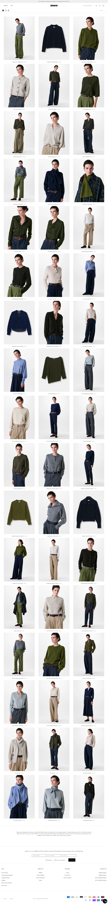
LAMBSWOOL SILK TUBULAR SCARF (18, 204)
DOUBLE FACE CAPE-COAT (17, 630)
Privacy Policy (67, 875)
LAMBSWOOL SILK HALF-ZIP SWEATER (52, 536)
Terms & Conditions (67, 877)
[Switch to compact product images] (8, 10)
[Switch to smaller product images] (5, 10)
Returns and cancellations (7, 883)
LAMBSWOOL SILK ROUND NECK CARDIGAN (52, 488)
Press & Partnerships (40, 877)
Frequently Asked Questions (7, 875)
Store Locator (4, 885)
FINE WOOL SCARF (17, 773)
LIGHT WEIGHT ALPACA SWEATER (87, 346)
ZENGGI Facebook (102, 875)
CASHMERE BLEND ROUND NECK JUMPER (87, 251)
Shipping (3, 880)
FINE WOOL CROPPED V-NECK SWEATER (52, 630)
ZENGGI (5, 5)
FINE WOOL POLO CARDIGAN (18, 109)
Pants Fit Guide (5, 872)
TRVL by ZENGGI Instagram (100, 877)
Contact (67, 872)
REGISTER (72, 859)
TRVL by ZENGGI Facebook (100, 880)
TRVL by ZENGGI (40, 875)
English (11, 898)
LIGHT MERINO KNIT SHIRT (17, 251)
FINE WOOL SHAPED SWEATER (87, 441)
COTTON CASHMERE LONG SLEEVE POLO (17, 725)
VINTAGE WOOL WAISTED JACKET (87, 678)
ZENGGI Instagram (102, 872)
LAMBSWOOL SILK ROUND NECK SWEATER (17, 678)
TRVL (12, 5)
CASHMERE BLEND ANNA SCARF (52, 820)
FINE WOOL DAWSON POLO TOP (17, 156)
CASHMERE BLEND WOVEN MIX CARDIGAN (17, 346)
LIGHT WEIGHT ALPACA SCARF (87, 773)
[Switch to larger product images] (3, 10)
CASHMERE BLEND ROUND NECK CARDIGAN (52, 583)
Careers (40, 880)
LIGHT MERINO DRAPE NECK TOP (52, 251)
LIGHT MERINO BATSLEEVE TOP (52, 393)
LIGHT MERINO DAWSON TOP (87, 109)
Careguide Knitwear (5, 877)
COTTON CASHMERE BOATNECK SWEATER (87, 393)
